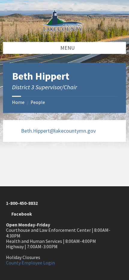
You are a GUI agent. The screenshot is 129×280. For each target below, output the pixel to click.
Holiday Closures (23, 257)
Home (18, 102)
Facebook (21, 214)
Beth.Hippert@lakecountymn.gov (58, 130)
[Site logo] (64, 29)
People (38, 102)
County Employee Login (30, 263)
